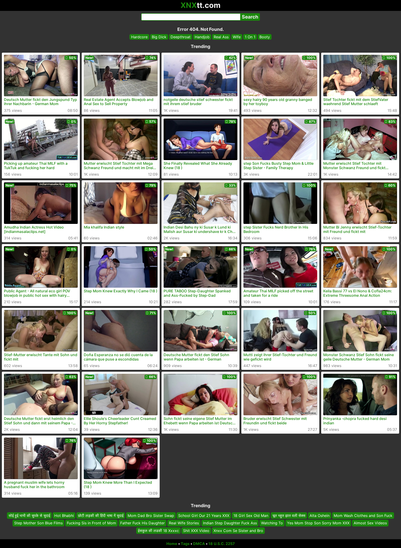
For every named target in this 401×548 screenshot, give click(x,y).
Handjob (202, 37)
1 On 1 (250, 37)
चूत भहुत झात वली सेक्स (288, 515)
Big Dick (159, 37)
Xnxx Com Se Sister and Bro (238, 530)
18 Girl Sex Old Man (250, 515)
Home (171, 544)
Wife (237, 37)
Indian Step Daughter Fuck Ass (230, 523)
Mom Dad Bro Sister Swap (151, 515)
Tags (185, 544)
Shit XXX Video (196, 530)
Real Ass (221, 37)
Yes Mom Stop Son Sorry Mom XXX (318, 523)
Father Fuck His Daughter (142, 523)
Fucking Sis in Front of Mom (91, 523)
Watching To (272, 523)
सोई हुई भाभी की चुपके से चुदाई (29, 515)
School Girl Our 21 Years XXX (203, 515)
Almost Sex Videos (370, 523)
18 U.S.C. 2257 (221, 544)
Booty (264, 37)
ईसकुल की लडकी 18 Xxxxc (158, 530)
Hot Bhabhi (64, 515)
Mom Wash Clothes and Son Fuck (363, 515)
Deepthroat (181, 37)
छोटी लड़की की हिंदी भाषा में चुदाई (100, 515)
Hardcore (139, 37)
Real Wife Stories (184, 523)
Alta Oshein (320, 515)
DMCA (199, 544)
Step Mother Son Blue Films (38, 523)
